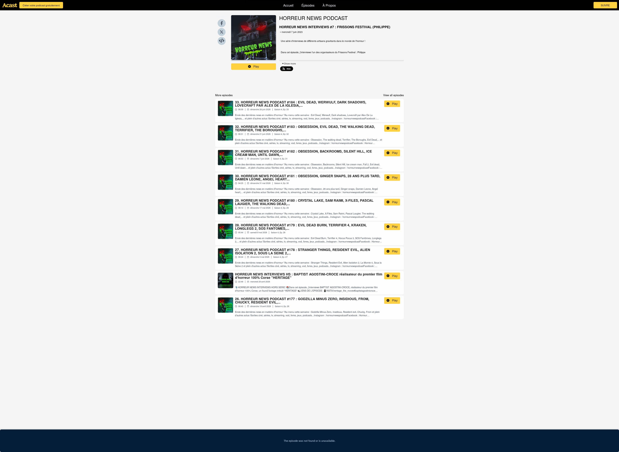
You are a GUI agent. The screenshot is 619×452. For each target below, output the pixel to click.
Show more (290, 63)
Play (256, 66)
